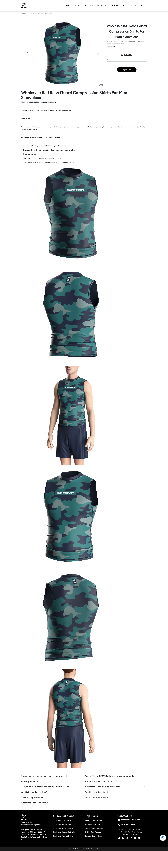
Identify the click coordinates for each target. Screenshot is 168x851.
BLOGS (134, 5)
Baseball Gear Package (93, 836)
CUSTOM (89, 5)
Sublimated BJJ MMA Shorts (63, 828)
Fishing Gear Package (93, 832)
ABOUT (115, 5)
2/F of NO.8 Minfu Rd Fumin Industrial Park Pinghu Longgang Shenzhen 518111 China (132, 831)
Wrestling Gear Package (94, 828)
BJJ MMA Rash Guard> (46, 13)
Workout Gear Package (93, 820)
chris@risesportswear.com (130, 820)
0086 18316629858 (128, 824)
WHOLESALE (103, 5)
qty (107, 59)
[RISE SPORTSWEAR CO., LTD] (24, 5)
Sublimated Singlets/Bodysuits (64, 832)
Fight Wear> (33, 13)
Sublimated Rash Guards (62, 820)
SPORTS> (24, 13)
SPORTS (78, 5)
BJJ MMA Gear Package (94, 824)
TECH (124, 5)
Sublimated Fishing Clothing (63, 836)
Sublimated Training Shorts (62, 824)
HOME (68, 5)
